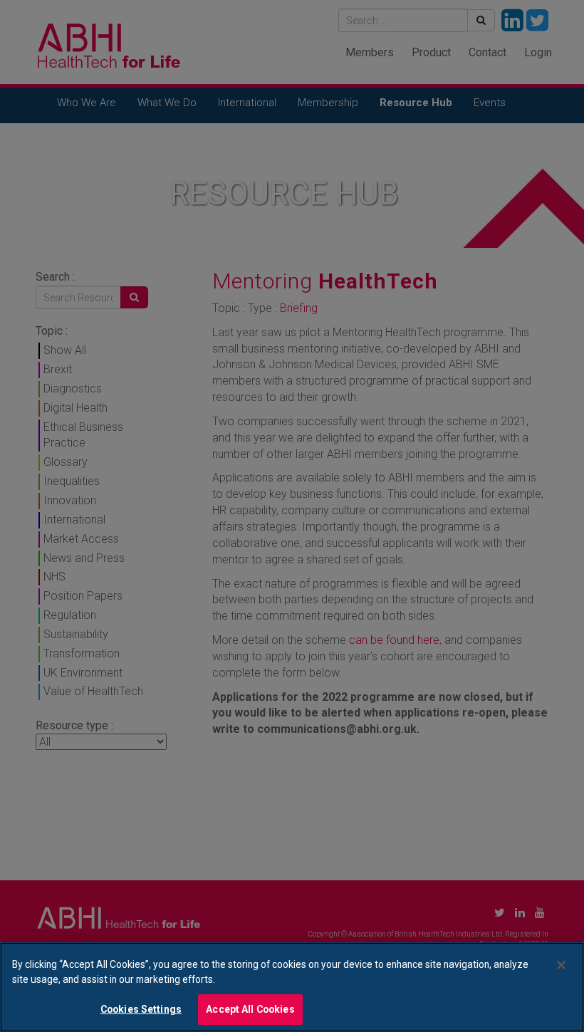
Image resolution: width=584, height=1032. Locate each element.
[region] (292, 987)
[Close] (561, 965)
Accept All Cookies (250, 1009)
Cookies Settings (141, 1009)
